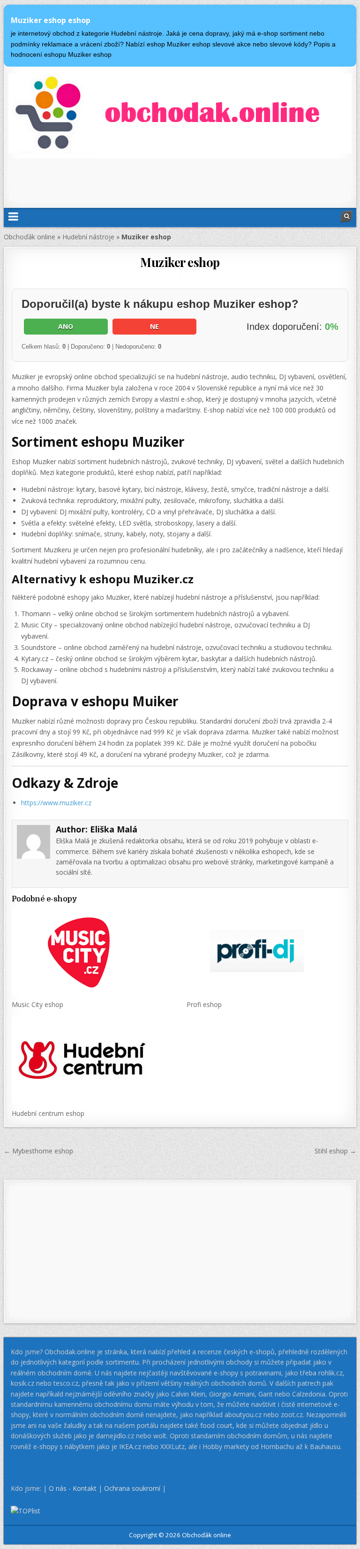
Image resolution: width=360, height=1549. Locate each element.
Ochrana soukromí (132, 1488)
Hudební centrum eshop (48, 1113)
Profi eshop (204, 1004)
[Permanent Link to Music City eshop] (92, 951)
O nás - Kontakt (73, 1488)
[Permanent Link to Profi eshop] (267, 951)
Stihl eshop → (335, 1150)
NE (154, 326)
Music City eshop (37, 1004)
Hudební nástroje (88, 236)
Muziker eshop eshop (50, 20)
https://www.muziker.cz (56, 802)
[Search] (346, 216)
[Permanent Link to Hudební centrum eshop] (92, 1060)
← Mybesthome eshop (38, 1150)
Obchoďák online (29, 236)
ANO (65, 326)
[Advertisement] (180, 179)
